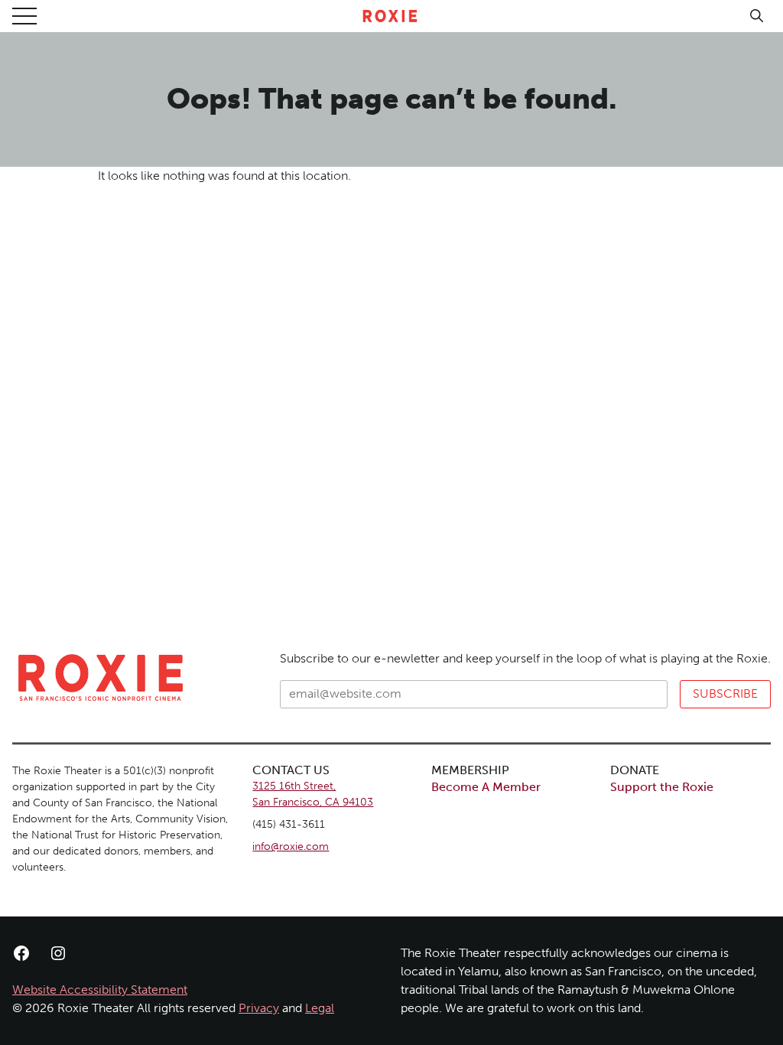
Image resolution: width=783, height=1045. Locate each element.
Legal (319, 1008)
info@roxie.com (290, 846)
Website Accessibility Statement (99, 989)
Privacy (259, 1008)
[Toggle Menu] (24, 16)
